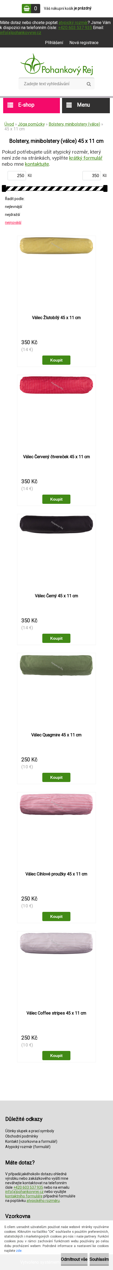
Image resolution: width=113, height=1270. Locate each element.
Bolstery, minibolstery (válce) (74, 124)
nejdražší (12, 214)
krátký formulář (85, 158)
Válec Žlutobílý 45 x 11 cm (56, 317)
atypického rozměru (43, 1200)
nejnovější (13, 222)
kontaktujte (37, 164)
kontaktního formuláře (24, 1196)
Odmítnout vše (74, 1259)
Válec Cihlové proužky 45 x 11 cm (56, 873)
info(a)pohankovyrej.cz (20, 32)
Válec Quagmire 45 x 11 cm (56, 734)
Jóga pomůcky (31, 124)
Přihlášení (54, 42)
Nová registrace (84, 42)
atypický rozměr (73, 22)
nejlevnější (13, 207)
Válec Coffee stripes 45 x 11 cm (56, 1013)
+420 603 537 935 (75, 27)
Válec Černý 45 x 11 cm (56, 595)
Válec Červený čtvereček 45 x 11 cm (56, 456)
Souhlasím (99, 1259)
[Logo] (56, 64)
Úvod (9, 124)
